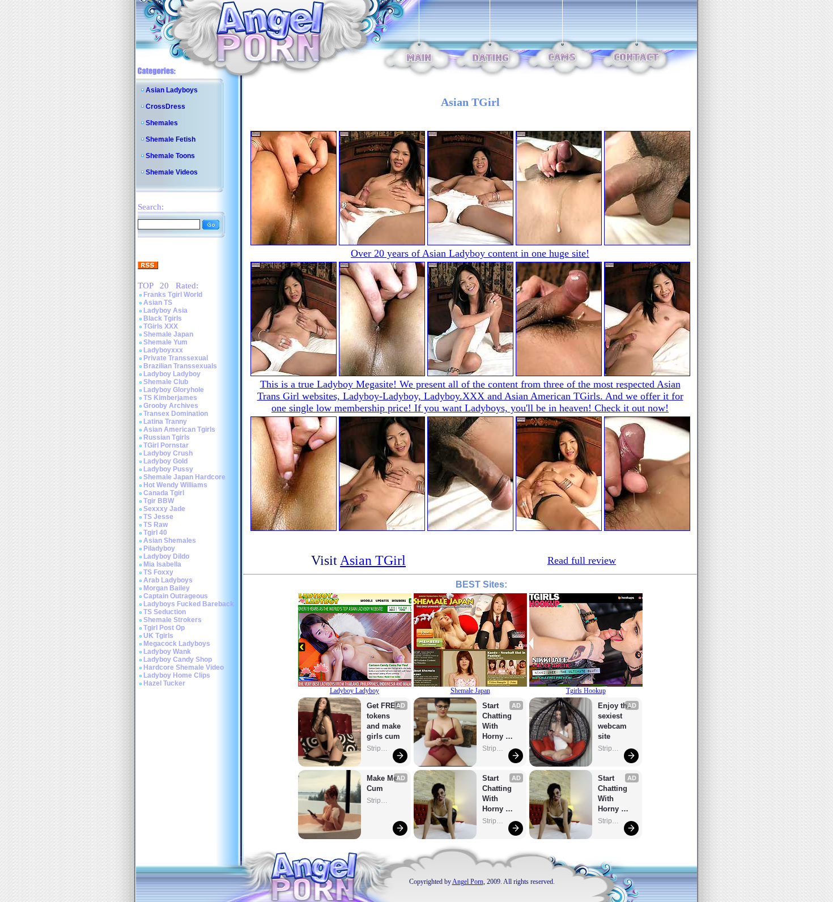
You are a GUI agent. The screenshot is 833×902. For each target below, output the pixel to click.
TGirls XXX (160, 326)
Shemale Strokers (172, 620)
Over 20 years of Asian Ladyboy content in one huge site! (470, 253)
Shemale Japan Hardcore (184, 477)
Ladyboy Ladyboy (172, 374)
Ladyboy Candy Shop (177, 659)
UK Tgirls (158, 636)
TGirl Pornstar (166, 445)
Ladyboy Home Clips (176, 675)
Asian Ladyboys (172, 90)
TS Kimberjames (170, 398)
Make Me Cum (383, 783)
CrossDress (165, 106)
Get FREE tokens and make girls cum (384, 721)
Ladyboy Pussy (168, 469)
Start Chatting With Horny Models (498, 721)
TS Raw (155, 525)
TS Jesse (158, 517)
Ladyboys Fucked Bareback (188, 604)
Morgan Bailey (166, 588)
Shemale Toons (170, 156)
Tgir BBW (158, 501)
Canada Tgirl (163, 493)
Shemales (162, 123)
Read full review (581, 560)
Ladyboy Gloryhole (173, 390)
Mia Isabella (162, 564)
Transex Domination (175, 414)
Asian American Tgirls (179, 429)
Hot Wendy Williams (175, 485)
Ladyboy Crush (168, 453)
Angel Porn (467, 882)
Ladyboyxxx (163, 350)
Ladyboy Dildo (166, 556)
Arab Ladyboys (168, 580)
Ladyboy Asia (165, 310)
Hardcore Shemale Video (183, 667)
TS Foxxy (158, 572)
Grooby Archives (170, 406)
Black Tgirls (162, 318)
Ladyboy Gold (165, 461)
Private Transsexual (175, 358)
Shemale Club (165, 382)
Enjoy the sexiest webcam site (615, 721)
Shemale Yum (165, 342)
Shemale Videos (172, 172)
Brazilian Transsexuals (180, 366)
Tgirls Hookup (586, 691)
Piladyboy (159, 548)
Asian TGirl (373, 560)
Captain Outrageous (175, 596)
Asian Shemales (169, 540)
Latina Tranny (165, 422)
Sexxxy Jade (164, 509)
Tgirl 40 (155, 533)
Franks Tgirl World (172, 295)
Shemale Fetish (171, 139)
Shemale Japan (168, 334)
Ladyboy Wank (167, 652)
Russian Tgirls (166, 437)
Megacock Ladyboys (176, 644)
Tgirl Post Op (164, 628)
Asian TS (157, 303)
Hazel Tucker (164, 683)
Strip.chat (378, 748)
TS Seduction (164, 612)
